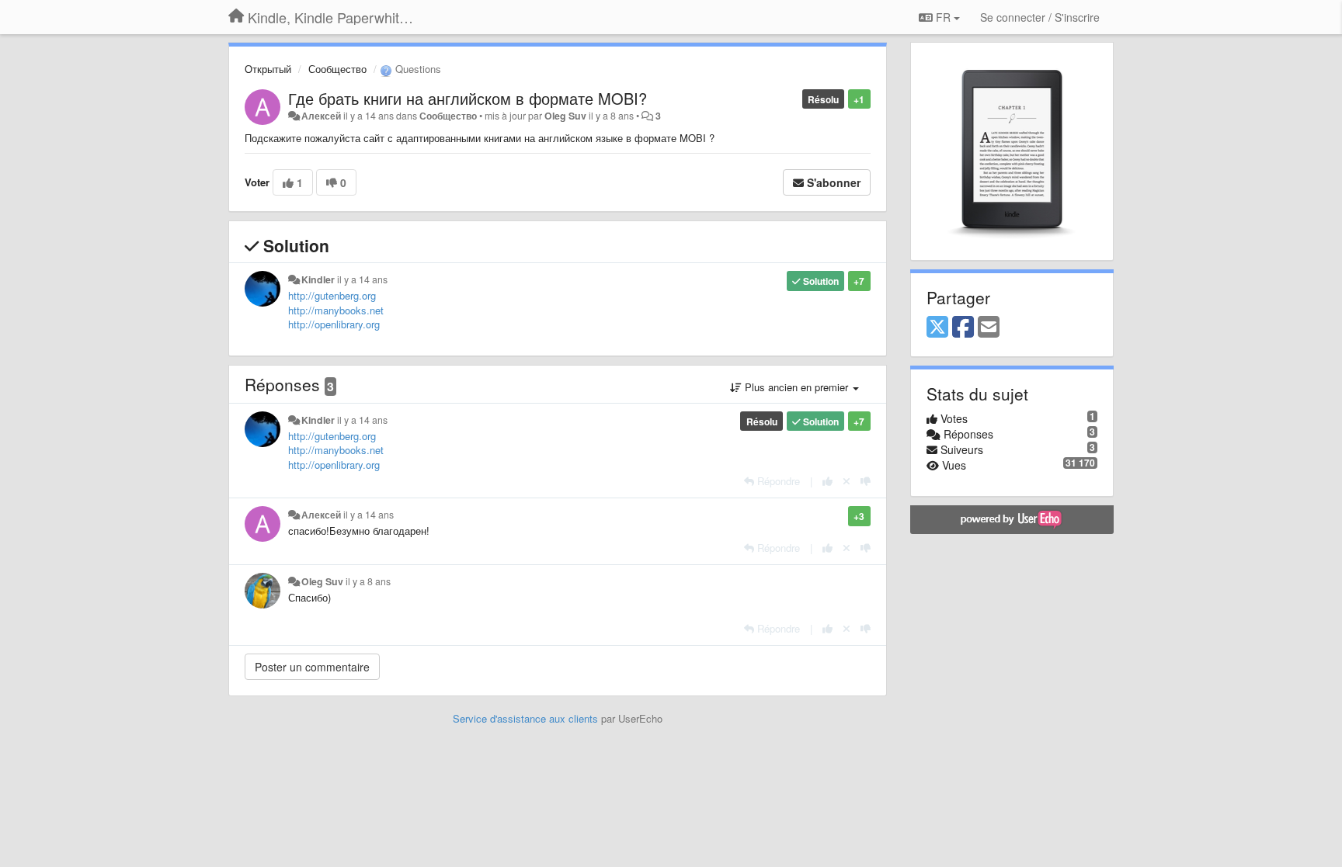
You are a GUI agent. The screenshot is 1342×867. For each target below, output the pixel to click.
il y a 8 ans (368, 581)
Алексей (321, 116)
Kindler (318, 279)
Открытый (268, 68)
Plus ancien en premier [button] (796, 387)
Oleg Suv (565, 116)
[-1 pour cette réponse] (865, 480)
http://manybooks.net (336, 310)
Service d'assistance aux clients (525, 718)
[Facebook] (963, 327)
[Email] (989, 327)
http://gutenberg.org (332, 295)
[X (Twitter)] (937, 327)
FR (943, 17)
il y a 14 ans (362, 279)
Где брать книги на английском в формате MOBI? (467, 98)
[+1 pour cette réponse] (827, 480)
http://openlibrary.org (334, 324)
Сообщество (337, 68)
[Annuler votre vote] (846, 480)
